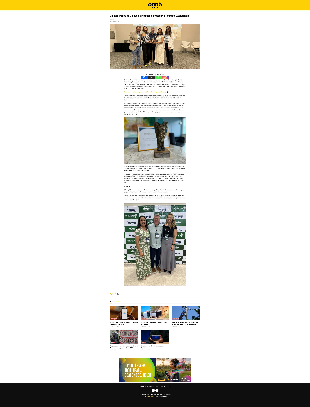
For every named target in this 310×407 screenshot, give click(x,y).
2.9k (149, 350)
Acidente (144, 318)
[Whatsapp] (158, 77)
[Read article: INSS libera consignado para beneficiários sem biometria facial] (124, 313)
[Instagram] (165, 77)
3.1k (149, 326)
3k (179, 326)
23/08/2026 (113, 326)
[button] (198, 5)
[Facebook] (144, 77)
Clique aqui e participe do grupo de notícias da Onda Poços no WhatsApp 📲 (146, 92)
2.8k (118, 350)
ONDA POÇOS (150, 396)
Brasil (113, 342)
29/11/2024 (112, 19)
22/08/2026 (143, 350)
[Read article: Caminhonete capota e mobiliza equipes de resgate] (155, 313)
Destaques (113, 21)
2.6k (118, 326)
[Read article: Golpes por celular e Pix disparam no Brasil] (155, 337)
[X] (151, 77)
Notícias (118, 21)
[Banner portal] (155, 370)
